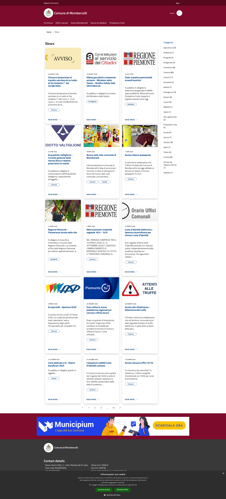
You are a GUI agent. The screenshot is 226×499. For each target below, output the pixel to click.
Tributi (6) (167, 152)
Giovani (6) (167, 97)
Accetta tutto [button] (104, 490)
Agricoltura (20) (169, 47)
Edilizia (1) (167, 87)
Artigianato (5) (169, 62)
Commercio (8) (169, 67)
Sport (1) (166, 147)
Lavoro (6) (167, 102)
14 (113, 407)
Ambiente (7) (168, 52)
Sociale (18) (168, 142)
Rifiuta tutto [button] (122, 490)
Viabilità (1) (167, 172)
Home (49, 31)
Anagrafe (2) (168, 57)
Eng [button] (177, 3)
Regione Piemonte (51, 3)
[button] (113, 495)
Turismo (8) (167, 157)
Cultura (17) (168, 77)
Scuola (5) (167, 132)
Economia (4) (168, 82)
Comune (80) (168, 72)
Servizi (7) (167, 137)
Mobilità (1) (167, 107)
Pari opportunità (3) (170, 118)
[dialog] (113, 485)
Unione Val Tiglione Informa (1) (169, 165)
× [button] (223, 473)
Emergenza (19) (169, 92)
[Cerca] (179, 13)
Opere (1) (167, 112)
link (135, 485)
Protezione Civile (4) (170, 126)
